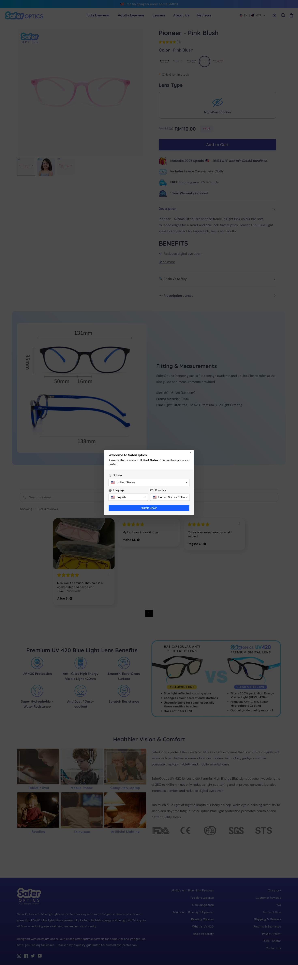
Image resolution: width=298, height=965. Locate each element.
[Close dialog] (190, 452)
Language (119, 490)
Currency (160, 490)
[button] (149, 482)
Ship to (117, 475)
